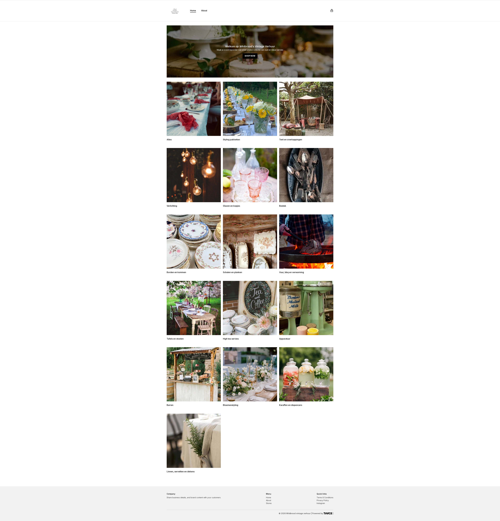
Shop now (250, 56)
